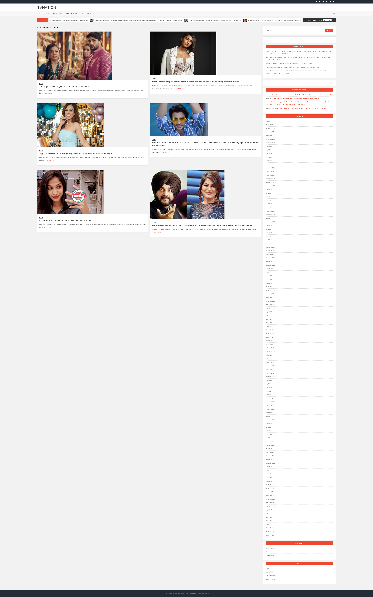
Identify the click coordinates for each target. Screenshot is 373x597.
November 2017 (270, 369)
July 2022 (268, 193)
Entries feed (269, 572)
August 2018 (269, 355)
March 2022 (269, 207)
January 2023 (270, 171)
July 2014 (268, 513)
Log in (267, 568)
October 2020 (270, 261)
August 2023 (269, 146)
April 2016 (269, 438)
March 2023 (269, 164)
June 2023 (269, 153)
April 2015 (269, 481)
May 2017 (269, 391)
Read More (48, 93)
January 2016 (270, 448)
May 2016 (269, 434)
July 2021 (268, 229)
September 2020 (270, 265)
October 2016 (270, 416)
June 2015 (269, 474)
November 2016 (270, 412)
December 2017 (270, 366)
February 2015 (270, 488)
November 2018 (270, 344)
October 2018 (270, 348)
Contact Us (90, 13)
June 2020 (269, 276)
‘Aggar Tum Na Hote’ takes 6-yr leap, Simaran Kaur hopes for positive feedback (75, 153)
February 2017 (270, 402)
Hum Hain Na (327, 95)
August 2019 (269, 312)
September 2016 (270, 420)
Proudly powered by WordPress (173, 593)
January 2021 (270, 250)
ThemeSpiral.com (204, 593)
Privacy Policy (57, 13)
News (48, 13)
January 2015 (270, 492)
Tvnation (46, 7)
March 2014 (269, 528)
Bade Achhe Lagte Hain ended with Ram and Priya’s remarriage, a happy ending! (295, 98)
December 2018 (270, 340)
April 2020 (269, 283)
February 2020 (270, 290)
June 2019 (269, 319)
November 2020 (270, 258)
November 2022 (270, 178)
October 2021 (270, 218)
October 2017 (270, 373)
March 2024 (269, 124)
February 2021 (270, 247)
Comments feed (270, 575)
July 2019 (268, 315)
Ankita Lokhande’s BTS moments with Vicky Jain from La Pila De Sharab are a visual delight (242, 20)
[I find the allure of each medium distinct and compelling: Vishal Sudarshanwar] (151, 20)
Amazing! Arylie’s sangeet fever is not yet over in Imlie (64, 86)
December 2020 (270, 254)
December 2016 (270, 409)
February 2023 (270, 168)
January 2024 (270, 132)
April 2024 (269, 121)
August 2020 (269, 268)
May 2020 (269, 279)
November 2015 (270, 456)
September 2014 (270, 506)
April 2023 (269, 160)
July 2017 (268, 384)
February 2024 (270, 128)
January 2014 (270, 535)
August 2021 (269, 225)
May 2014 (269, 520)
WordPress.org (270, 579)
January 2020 (270, 294)
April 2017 (269, 394)
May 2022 (269, 200)
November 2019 (270, 301)
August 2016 (269, 423)
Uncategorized (270, 555)
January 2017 (270, 405)
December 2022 (270, 175)
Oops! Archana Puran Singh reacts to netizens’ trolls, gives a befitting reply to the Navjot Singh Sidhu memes (202, 225)
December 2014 (270, 495)
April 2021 (269, 240)
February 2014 (270, 531)
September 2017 (270, 376)
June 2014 (269, 517)
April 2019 (269, 326)
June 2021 (269, 232)
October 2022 (270, 182)
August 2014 (269, 510)
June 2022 (269, 196)
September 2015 (270, 463)
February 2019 (270, 333)
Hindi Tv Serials (72, 13)
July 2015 (268, 470)
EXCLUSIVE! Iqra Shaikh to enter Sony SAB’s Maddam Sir (65, 220)
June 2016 (269, 430)
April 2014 (269, 524)
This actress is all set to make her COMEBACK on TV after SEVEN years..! (294, 95)
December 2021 (270, 211)
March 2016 (269, 441)
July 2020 (268, 272)
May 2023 (269, 157)
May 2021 (269, 236)
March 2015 (269, 484)
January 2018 (270, 362)
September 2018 (270, 351)
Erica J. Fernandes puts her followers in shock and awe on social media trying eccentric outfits (195, 81)
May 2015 (269, 477)
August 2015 (269, 466)
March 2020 (269, 286)
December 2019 (270, 297)
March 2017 (269, 398)
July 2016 (268, 427)
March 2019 (269, 330)
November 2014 (270, 499)
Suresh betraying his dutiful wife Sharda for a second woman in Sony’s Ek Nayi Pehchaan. (299, 108)
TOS (81, 13)
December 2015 (270, 452)
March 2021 (269, 243)
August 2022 (269, 189)
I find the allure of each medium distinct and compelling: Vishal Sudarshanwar (179, 20)
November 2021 (270, 214)
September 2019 (270, 308)
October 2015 (270, 459)
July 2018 (268, 358)
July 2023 (268, 150)
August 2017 (269, 380)
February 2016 (270, 445)
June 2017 (269, 387)
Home (41, 13)
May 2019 (269, 322)
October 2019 (270, 304)
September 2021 (270, 222)
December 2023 (270, 135)
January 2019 (270, 337)
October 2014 (270, 502)
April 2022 (269, 204)
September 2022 (270, 186)
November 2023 (270, 139)
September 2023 (270, 142)
